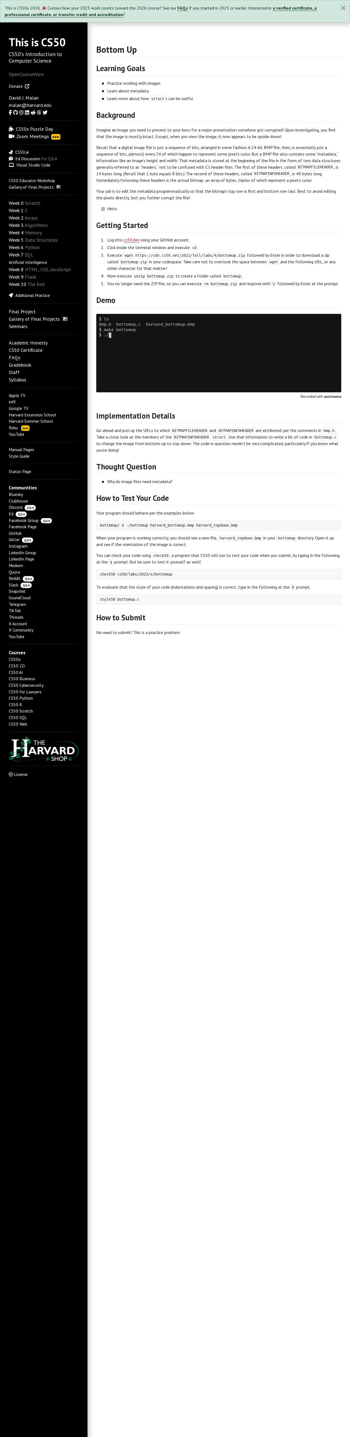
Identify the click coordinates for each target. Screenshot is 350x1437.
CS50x (15, 659)
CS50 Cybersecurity (26, 685)
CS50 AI (16, 672)
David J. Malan (24, 98)
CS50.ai (22, 152)
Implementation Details (135, 416)
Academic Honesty (28, 343)
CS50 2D (17, 665)
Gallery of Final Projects (31, 187)
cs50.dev (131, 240)
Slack (13, 585)
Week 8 (16, 269)
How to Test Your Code (132, 498)
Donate (16, 86)
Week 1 (16, 210)
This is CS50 (37, 42)
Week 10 (17, 284)
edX (12, 401)
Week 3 (16, 225)
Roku (18, 427)
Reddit (15, 578)
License (21, 774)
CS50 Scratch (21, 711)
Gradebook (20, 365)
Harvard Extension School (32, 414)
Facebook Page (23, 526)
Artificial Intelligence (28, 262)
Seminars (18, 326)
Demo (105, 300)
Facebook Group (24, 520)
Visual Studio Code (33, 165)
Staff (14, 372)
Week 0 (16, 203)
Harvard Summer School (31, 421)
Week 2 (16, 218)
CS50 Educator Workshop (32, 180)
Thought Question (126, 467)
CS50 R (15, 704)
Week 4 (16, 232)
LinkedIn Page (21, 559)
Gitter (14, 539)
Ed (11, 513)
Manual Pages (21, 449)
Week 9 (16, 277)
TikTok (15, 610)
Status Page (20, 471)
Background (115, 115)
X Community (21, 630)
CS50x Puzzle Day (34, 129)
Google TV (18, 408)
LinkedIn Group (22, 552)
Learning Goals (120, 68)
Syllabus (17, 379)
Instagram (18, 546)
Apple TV (17, 395)
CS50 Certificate (25, 350)
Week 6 (16, 247)
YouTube (16, 434)
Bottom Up (116, 49)
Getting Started (122, 225)
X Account (18, 623)
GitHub (15, 533)
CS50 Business (22, 678)
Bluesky (16, 494)
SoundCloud (20, 597)
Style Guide (19, 456)
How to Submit (120, 617)
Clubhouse (18, 501)
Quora (14, 572)
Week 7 (16, 255)
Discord (15, 507)
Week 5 (16, 240)
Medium (16, 565)
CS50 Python (21, 698)
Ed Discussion (27, 158)
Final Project (22, 311)
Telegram (17, 604)
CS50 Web (18, 724)
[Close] (343, 8)
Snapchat (17, 591)
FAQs (182, 8)
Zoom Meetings (37, 136)
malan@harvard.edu (30, 105)
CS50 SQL (18, 717)
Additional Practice (32, 295)
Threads (16, 617)
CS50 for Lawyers (25, 691)
